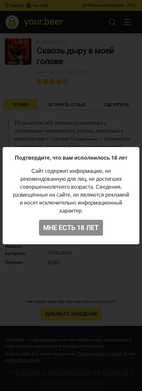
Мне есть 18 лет (71, 228)
